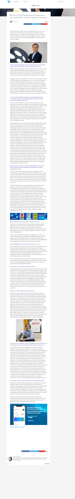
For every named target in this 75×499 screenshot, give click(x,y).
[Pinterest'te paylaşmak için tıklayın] (42, 24)
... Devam (19, 460)
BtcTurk (37, 72)
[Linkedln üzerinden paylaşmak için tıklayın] (40, 24)
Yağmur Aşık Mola (15, 21)
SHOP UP (27, 1)
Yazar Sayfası (46, 463)
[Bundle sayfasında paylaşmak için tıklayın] (47, 24)
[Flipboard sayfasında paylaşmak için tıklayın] (45, 24)
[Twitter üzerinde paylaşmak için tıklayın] (35, 24)
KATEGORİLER (16, 1)
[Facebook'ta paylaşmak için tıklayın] (28, 24)
